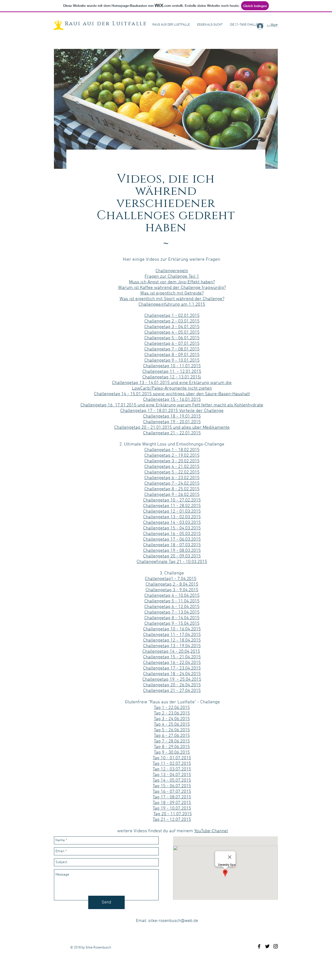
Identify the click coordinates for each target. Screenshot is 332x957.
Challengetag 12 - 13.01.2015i (171, 377)
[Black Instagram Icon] (276, 946)
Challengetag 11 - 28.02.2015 (172, 506)
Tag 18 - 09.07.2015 (172, 803)
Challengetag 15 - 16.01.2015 (172, 399)
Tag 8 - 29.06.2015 (172, 747)
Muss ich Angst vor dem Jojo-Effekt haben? (172, 282)
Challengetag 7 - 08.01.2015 (172, 349)
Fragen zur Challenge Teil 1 (172, 276)
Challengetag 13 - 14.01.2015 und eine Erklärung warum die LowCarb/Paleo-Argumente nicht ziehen (172, 385)
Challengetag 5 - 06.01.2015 (172, 338)
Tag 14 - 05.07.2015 (172, 780)
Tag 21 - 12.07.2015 (172, 820)
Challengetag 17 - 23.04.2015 (172, 668)
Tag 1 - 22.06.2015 (172, 708)
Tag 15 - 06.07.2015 (172, 786)
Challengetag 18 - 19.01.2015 (172, 416)
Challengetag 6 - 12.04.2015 (172, 607)
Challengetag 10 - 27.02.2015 (172, 500)
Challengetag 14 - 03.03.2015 (172, 523)
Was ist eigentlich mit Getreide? (172, 293)
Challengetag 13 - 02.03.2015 (172, 517)
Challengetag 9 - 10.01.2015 (172, 360)
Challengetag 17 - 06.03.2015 (172, 539)
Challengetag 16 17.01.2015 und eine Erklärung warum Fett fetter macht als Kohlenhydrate (171, 405)
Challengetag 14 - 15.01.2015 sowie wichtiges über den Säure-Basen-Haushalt (172, 394)
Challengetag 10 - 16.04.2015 (172, 629)
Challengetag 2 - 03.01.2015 (172, 321)
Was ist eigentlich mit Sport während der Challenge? (172, 299)
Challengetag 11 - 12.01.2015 (171, 372)
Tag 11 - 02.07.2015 (172, 764)
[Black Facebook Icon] (259, 946)
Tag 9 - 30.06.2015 (172, 752)
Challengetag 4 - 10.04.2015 (172, 596)
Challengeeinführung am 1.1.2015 (172, 304)
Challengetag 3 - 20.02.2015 (172, 461)
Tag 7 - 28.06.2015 (172, 741)
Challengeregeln (172, 271)
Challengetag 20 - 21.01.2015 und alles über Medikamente (172, 427)
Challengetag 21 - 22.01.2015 (172, 433)
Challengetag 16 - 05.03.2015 (172, 534)
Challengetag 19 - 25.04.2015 (171, 679)
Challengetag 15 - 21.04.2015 (172, 657)
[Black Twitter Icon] (267, 946)
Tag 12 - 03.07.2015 (172, 769)
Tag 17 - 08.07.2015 (172, 797)
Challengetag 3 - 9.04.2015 (172, 590)
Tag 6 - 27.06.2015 (172, 736)
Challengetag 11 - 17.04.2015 (172, 635)
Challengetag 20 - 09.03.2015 (172, 556)
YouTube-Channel (211, 831)
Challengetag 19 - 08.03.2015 (172, 551)
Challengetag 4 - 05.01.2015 (172, 332)
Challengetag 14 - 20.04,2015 (171, 651)
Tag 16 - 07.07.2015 (172, 792)
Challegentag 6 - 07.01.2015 (172, 344)
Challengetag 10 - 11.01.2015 (172, 366)
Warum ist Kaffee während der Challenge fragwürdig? (172, 288)
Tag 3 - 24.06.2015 (172, 719)
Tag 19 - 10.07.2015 (172, 808)
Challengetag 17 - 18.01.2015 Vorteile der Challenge (172, 411)
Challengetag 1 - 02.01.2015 (172, 316)
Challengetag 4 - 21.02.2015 (172, 467)
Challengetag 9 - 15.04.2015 (172, 623)
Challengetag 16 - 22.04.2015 (172, 663)
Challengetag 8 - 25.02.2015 (172, 489)
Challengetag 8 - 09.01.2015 (172, 355)
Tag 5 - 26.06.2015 (172, 730)
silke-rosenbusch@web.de (173, 920)
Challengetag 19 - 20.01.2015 (172, 422)
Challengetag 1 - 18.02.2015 (172, 450)
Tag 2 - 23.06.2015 (172, 713)
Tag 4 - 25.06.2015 (172, 724)
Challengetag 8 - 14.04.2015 (172, 618)
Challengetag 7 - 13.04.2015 (172, 612)
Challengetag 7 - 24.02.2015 (172, 483)
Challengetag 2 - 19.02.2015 (172, 455)
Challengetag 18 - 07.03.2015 (172, 545)
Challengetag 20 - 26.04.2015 (172, 685)
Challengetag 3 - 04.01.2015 (172, 327)
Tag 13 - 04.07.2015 (172, 775)
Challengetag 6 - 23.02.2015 (172, 478)
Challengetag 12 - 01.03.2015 (172, 511)
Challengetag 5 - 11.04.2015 (172, 601)
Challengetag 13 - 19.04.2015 (172, 646)
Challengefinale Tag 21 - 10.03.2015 (172, 562)
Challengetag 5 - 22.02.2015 (172, 472)
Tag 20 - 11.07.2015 (172, 814)
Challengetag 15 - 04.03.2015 (172, 528)
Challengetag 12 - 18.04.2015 (172, 640)
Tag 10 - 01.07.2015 (172, 758)
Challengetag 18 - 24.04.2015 (172, 674)
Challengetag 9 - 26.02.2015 (172, 495)
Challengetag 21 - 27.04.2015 (172, 691)
